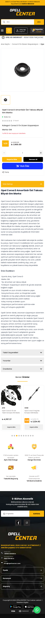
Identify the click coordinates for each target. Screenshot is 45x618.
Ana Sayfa (5, 44)
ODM (26, 408)
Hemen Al (33, 159)
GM (10, 129)
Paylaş (7, 172)
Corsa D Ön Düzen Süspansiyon (25, 44)
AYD (3, 408)
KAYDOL (36, 514)
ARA (39, 22)
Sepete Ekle (12, 159)
